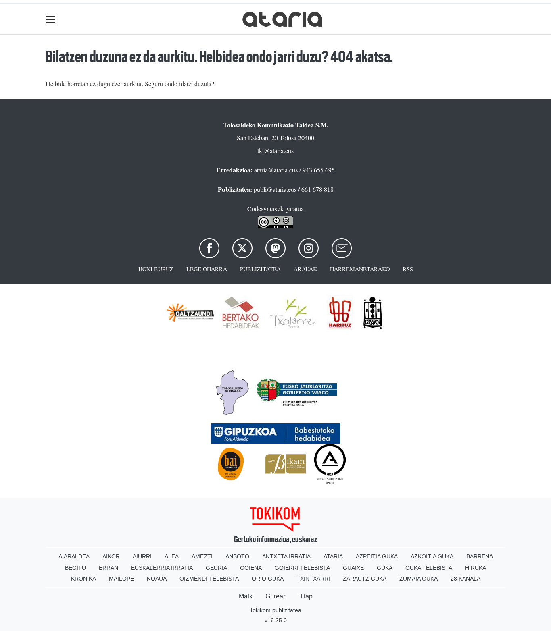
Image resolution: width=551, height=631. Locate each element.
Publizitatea (260, 269)
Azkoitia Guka (432, 556)
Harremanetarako (360, 269)
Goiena (251, 568)
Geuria (216, 568)
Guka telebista (428, 568)
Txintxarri (313, 578)
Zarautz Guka (364, 578)
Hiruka (475, 568)
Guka (384, 568)
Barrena (479, 556)
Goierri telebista (302, 568)
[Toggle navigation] (50, 19)
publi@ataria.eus (275, 189)
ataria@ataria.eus (276, 170)
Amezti (202, 556)
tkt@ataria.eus (275, 150)
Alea (172, 556)
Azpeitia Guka (377, 556)
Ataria (333, 556)
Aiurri (142, 556)
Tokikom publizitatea (275, 610)
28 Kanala (465, 578)
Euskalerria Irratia (162, 568)
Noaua (157, 578)
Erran (108, 568)
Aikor (111, 556)
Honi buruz (155, 269)
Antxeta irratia (286, 556)
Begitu (75, 568)
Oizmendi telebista (209, 578)
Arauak (305, 269)
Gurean (276, 596)
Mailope (121, 578)
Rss (408, 269)
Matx (246, 596)
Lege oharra (206, 269)
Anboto (237, 556)
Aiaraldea (74, 556)
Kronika (83, 578)
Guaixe (353, 568)
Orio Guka (268, 578)
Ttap (306, 596)
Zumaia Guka (418, 578)
